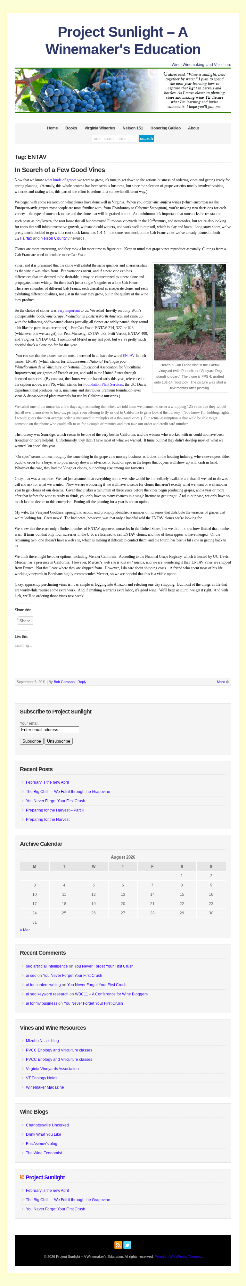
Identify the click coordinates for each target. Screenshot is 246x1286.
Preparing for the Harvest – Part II (55, 810)
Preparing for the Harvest (48, 819)
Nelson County (54, 238)
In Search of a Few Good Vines (60, 170)
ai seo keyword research (47, 994)
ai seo (31, 975)
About (193, 128)
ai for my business (41, 1003)
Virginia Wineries (100, 128)
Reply (82, 682)
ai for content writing (43, 985)
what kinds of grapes (61, 180)
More (221, 682)
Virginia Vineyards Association (52, 1069)
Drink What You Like (43, 1134)
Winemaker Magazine (45, 1087)
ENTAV (129, 355)
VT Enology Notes (41, 1078)
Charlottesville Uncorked (47, 1125)
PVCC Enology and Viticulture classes (59, 1050)
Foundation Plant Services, (103, 384)
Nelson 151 (133, 128)
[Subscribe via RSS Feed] (118, 1244)
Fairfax (26, 238)
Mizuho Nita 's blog (42, 1041)
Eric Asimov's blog (41, 1144)
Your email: (29, 723)
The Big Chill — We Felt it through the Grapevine (68, 791)
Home (52, 128)
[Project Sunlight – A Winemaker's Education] (123, 112)
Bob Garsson (64, 682)
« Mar (25, 930)
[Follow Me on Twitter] (127, 1244)
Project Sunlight (45, 1177)
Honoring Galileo (166, 128)
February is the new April (47, 782)
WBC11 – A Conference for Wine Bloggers (111, 994)
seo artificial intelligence (47, 966)
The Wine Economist (44, 1153)
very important (69, 310)
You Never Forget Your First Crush (55, 801)
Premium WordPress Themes (178, 1256)
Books (71, 128)
